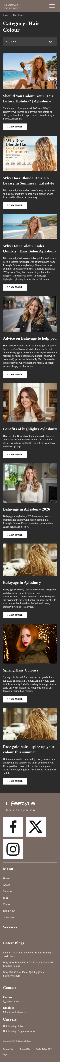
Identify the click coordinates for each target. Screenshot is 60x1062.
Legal (5, 1054)
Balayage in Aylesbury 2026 (26, 509)
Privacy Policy (8, 1049)
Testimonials (9, 917)
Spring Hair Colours (20, 670)
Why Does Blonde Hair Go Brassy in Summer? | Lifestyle (28, 180)
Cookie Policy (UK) (44, 1049)
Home (6, 878)
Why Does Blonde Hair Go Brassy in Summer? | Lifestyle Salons (28, 964)
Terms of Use (25, 1049)
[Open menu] (52, 6)
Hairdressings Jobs (13, 1026)
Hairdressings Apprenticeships (19, 1031)
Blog (5, 897)
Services (7, 891)
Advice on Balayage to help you (29, 338)
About (6, 884)
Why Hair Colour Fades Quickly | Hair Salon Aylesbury (29, 248)
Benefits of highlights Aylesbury (30, 429)
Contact (7, 904)
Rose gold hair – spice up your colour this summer (28, 749)
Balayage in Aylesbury (22, 582)
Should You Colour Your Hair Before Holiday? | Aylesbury (28, 98)
